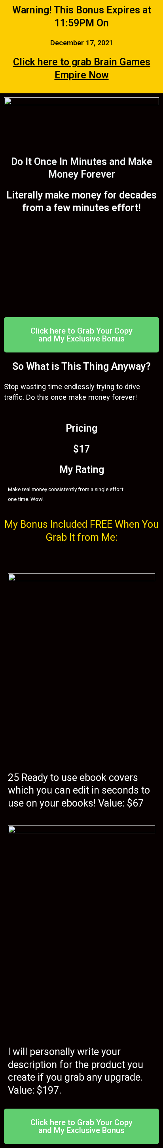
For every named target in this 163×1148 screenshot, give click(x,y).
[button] (81, 334)
